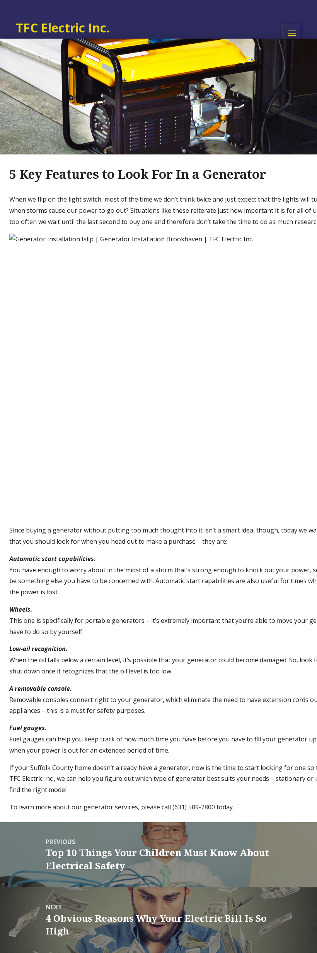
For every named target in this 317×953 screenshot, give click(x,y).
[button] (292, 33)
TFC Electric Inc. (31, 778)
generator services (111, 807)
